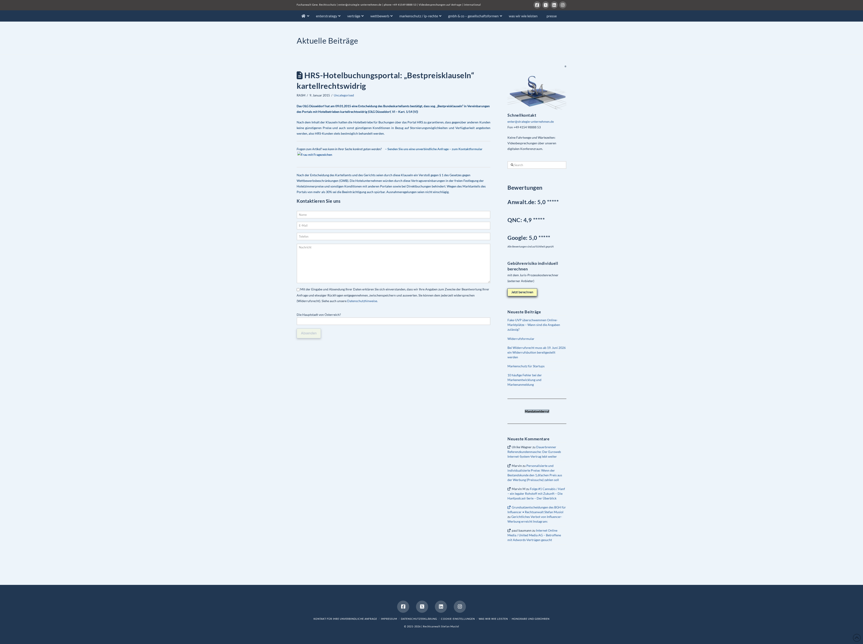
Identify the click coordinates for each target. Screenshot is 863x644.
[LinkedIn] (554, 5)
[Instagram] (562, 5)
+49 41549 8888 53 (404, 4)
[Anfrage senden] (314, 156)
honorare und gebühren (530, 618)
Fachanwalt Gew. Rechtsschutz (317, 4)
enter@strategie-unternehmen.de (360, 4)
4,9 (528, 219)
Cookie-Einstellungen (458, 618)
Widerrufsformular (520, 339)
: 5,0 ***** (528, 237)
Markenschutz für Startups (526, 366)
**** (540, 219)
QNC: (514, 219)
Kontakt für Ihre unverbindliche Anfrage (345, 618)
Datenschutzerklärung (419, 618)
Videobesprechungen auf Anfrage (440, 4)
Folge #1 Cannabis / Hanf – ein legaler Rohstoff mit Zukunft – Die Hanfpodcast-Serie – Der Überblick (536, 493)
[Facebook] (537, 5)
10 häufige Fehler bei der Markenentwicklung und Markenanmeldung (524, 379)
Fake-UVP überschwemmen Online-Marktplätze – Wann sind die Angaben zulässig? (533, 324)
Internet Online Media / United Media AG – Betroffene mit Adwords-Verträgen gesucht (534, 535)
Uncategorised (344, 95)
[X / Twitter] (545, 5)
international (472, 4)
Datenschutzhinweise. (362, 301)
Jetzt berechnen (522, 292)
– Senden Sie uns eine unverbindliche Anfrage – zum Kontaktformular (434, 149)
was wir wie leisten (493, 618)
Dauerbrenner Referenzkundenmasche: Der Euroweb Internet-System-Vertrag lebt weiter (534, 451)
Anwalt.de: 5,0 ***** (533, 201)
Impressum (389, 618)
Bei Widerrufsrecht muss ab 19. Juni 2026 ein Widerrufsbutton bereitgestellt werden (536, 352)
